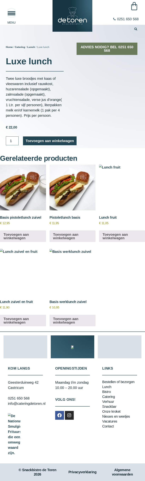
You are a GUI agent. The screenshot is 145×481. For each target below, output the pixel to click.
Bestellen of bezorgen (118, 382)
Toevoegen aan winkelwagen (50, 141)
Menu (11, 22)
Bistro (106, 392)
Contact (108, 426)
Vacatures (109, 421)
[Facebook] (59, 415)
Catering (20, 47)
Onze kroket (111, 411)
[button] (136, 29)
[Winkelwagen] (134, 6)
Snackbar (109, 406)
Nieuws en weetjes (116, 416)
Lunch (31, 47)
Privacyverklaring (82, 472)
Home (9, 47)
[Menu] (11, 13)
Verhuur (108, 402)
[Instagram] (69, 415)
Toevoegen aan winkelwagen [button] (16, 236)
